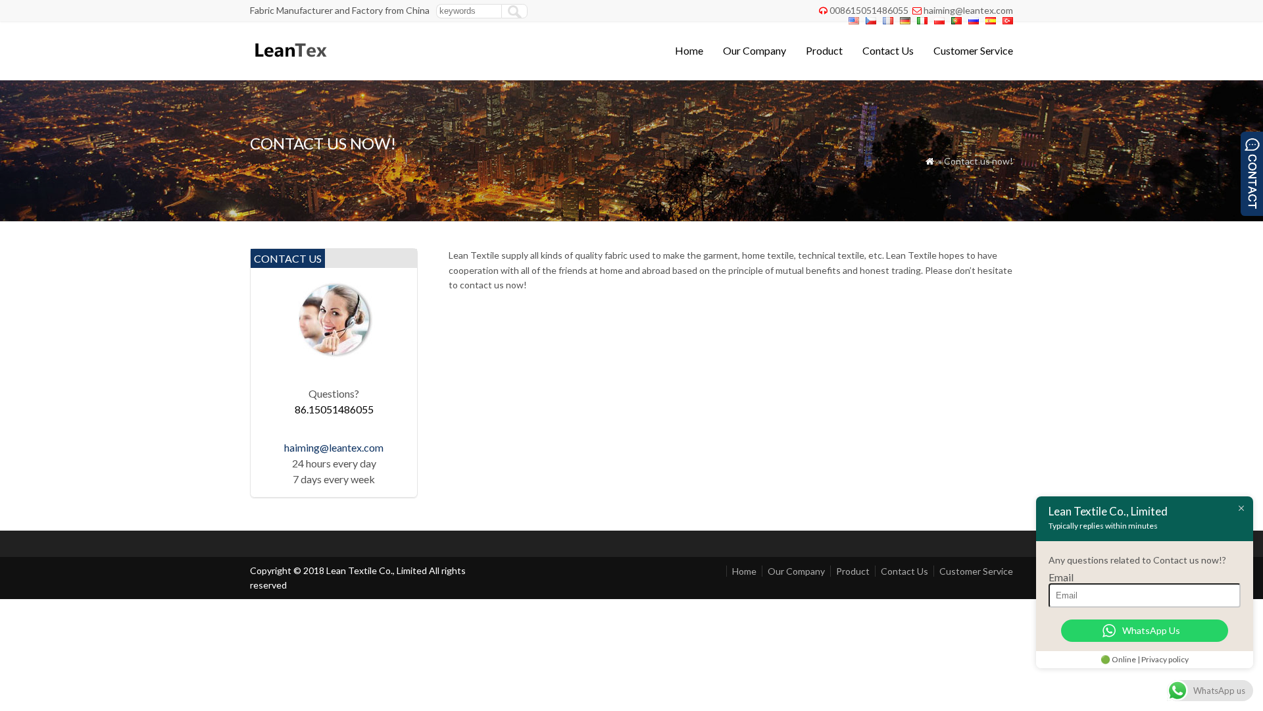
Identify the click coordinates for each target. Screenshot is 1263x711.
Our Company (754, 50)
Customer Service (973, 50)
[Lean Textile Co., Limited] (290, 63)
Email (1061, 577)
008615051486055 (869, 10)
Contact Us (888, 50)
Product (824, 50)
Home (689, 50)
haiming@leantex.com (968, 10)
